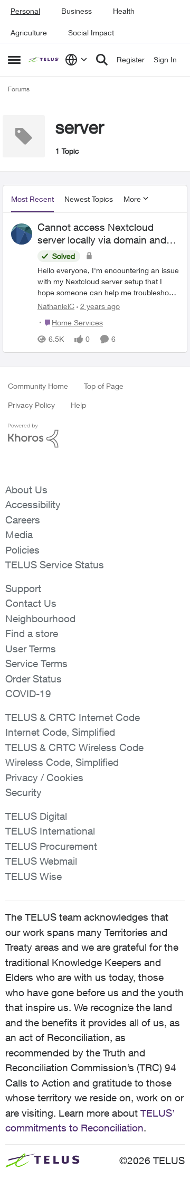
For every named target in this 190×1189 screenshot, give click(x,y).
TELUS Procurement (51, 846)
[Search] (102, 59)
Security (23, 792)
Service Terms (36, 663)
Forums (19, 89)
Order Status (33, 679)
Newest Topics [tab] (88, 198)
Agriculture (29, 32)
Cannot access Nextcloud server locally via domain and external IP (101, 234)
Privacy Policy (31, 404)
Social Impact (91, 32)
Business (76, 10)
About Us (26, 489)
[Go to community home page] (44, 60)
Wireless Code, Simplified (62, 762)
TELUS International (50, 831)
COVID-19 (28, 693)
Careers (22, 520)
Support (23, 588)
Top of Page (104, 385)
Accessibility (33, 504)
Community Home (38, 385)
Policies (22, 550)
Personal (25, 10)
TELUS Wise (33, 876)
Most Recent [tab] (32, 198)
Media (19, 534)
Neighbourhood (40, 618)
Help (78, 404)
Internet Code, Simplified (60, 732)
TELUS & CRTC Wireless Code (74, 747)
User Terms (30, 648)
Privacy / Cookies (44, 777)
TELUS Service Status (54, 564)
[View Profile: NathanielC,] (21, 234)
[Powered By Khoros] (95, 436)
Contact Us (30, 603)
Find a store (31, 633)
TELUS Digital (36, 816)
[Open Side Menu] (14, 60)
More (132, 198)
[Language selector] (76, 59)
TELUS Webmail (41, 861)
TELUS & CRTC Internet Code (72, 717)
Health (124, 10)
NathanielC (55, 306)
